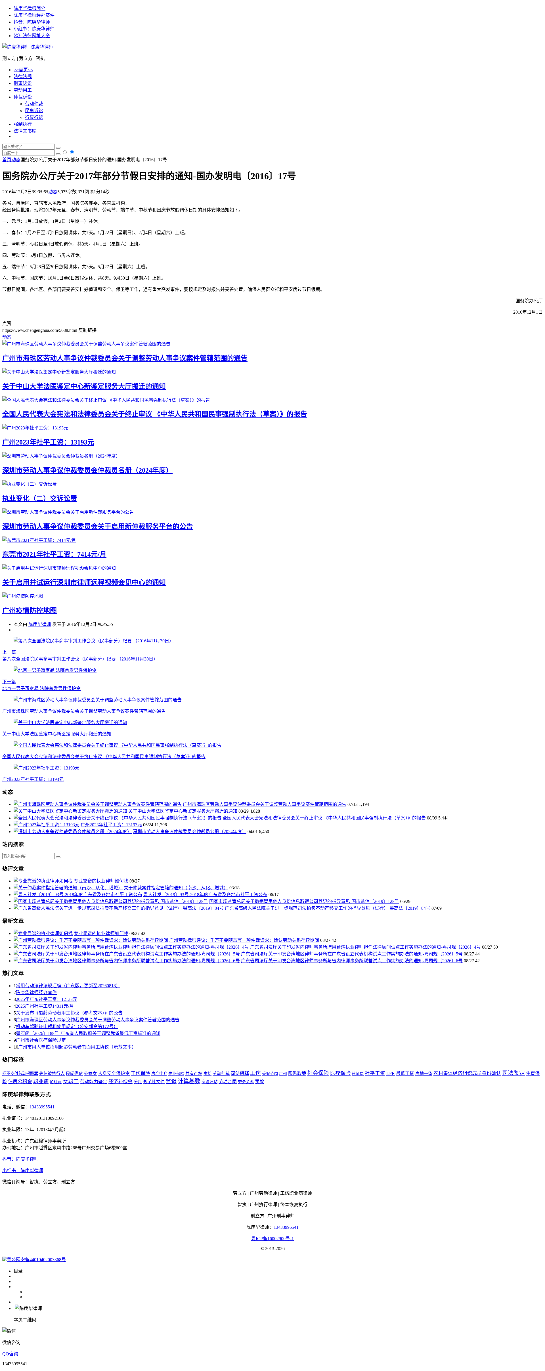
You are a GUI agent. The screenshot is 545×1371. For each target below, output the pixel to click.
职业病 (41, 1081)
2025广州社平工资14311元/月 (45, 1006)
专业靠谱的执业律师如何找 (101, 881)
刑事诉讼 (23, 83)
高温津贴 (209, 1081)
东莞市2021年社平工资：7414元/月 (54, 554)
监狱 (171, 1081)
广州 (283, 1074)
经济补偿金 (120, 1081)
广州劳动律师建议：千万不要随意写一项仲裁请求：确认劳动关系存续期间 (244, 940)
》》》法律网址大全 (32, 35)
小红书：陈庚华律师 (34, 28)
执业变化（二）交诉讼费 (39, 498)
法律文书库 (25, 131)
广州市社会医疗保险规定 (41, 1040)
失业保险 (176, 1074)
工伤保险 (140, 1073)
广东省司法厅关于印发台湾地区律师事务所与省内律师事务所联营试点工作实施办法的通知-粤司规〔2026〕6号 (352, 960)
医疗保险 (340, 1073)
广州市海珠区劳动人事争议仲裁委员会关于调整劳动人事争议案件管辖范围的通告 (125, 358)
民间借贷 (74, 1073)
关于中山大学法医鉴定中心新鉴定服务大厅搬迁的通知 (84, 386)
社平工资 (375, 1073)
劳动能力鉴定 (93, 1081)
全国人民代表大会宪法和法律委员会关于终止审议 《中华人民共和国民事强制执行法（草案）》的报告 (154, 414)
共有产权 (193, 1073)
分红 (138, 1081)
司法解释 (240, 1073)
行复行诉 (34, 117)
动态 (15, 159)
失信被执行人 (52, 1073)
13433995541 (42, 1106)
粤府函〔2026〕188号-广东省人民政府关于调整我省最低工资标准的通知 (88, 1033)
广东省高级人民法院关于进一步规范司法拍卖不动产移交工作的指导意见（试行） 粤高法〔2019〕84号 (327, 908)
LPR (390, 1073)
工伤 (255, 1073)
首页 (6, 159)
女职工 (71, 1081)
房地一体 (423, 1073)
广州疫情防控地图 (29, 610)
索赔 (207, 1073)
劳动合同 (228, 1081)
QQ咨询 (10, 1353)
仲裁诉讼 (23, 97)
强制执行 (23, 124)
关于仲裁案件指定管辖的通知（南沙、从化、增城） (176, 887)
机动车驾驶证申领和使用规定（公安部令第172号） (67, 1026)
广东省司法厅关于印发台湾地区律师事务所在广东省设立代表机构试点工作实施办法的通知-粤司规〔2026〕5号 (352, 953)
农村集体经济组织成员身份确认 (467, 1073)
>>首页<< (23, 69)
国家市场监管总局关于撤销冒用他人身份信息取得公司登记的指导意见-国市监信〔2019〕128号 (304, 901)
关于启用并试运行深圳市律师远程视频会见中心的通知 (84, 582)
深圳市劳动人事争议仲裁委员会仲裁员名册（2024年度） (87, 470)
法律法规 (23, 76)
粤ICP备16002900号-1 (272, 1238)
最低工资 (405, 1073)
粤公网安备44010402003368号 (36, 1259)
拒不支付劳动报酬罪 (20, 1073)
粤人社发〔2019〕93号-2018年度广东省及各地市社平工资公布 (205, 894)
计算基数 (189, 1081)
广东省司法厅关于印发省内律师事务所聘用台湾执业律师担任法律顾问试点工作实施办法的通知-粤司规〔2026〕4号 (365, 947)
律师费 (358, 1074)
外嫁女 (90, 1073)
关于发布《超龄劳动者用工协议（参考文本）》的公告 (69, 1013)
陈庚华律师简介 (29, 8)
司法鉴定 (513, 1073)
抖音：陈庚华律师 (32, 22)
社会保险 (318, 1073)
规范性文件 (154, 1081)
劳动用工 (23, 90)
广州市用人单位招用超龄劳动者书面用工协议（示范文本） (77, 1047)
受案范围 (270, 1074)
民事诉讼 (34, 110)
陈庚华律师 (41, 47)
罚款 (259, 1081)
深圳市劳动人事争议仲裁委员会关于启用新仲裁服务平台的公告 (97, 526)
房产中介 (159, 1073)
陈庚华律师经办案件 (34, 15)
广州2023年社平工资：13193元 (48, 442)
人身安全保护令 (114, 1073)
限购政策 (297, 1073)
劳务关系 (246, 1082)
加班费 (56, 1082)
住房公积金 (20, 1081)
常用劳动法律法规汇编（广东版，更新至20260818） (68, 985)
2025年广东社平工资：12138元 (46, 999)
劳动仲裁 (34, 103)
